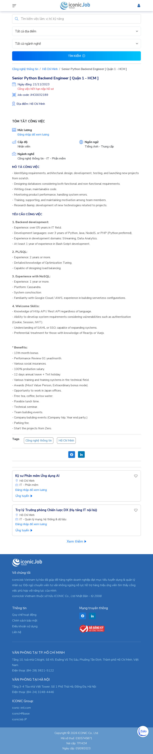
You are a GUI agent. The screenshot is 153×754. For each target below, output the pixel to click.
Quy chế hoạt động (24, 615)
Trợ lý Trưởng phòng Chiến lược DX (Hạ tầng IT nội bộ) (56, 510)
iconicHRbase (21, 714)
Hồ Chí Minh (50, 69)
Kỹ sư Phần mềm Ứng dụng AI (37, 476)
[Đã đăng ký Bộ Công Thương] (91, 629)
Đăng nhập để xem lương (33, 134)
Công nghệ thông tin (25, 69)
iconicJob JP (19, 719)
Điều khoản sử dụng (25, 626)
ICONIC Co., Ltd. (88, 733)
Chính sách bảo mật (24, 621)
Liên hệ (16, 632)
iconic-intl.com (21, 708)
